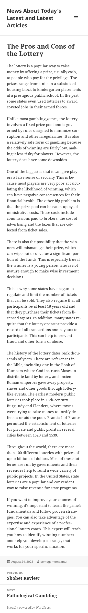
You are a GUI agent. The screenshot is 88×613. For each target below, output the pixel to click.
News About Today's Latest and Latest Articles (34, 18)
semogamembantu (53, 562)
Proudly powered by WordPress (29, 607)
